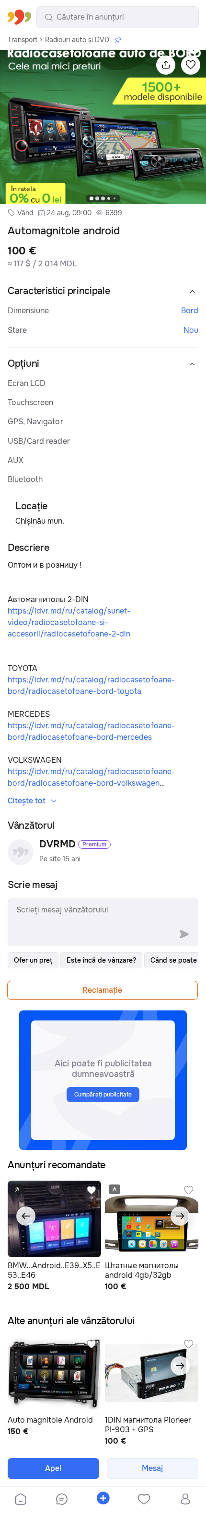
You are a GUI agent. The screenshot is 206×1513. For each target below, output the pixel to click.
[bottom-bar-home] (20, 1500)
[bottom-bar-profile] (185, 1500)
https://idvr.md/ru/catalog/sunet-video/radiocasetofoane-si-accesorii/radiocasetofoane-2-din (69, 622)
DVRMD (57, 844)
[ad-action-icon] (91, 1190)
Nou (190, 330)
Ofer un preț (33, 960)
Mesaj (152, 1468)
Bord (189, 311)
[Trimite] (184, 934)
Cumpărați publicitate (103, 1094)
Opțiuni (23, 364)
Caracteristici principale (59, 291)
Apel (53, 1468)
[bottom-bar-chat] (61, 1500)
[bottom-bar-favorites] (144, 1500)
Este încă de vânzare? (101, 960)
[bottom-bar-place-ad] (103, 1500)
